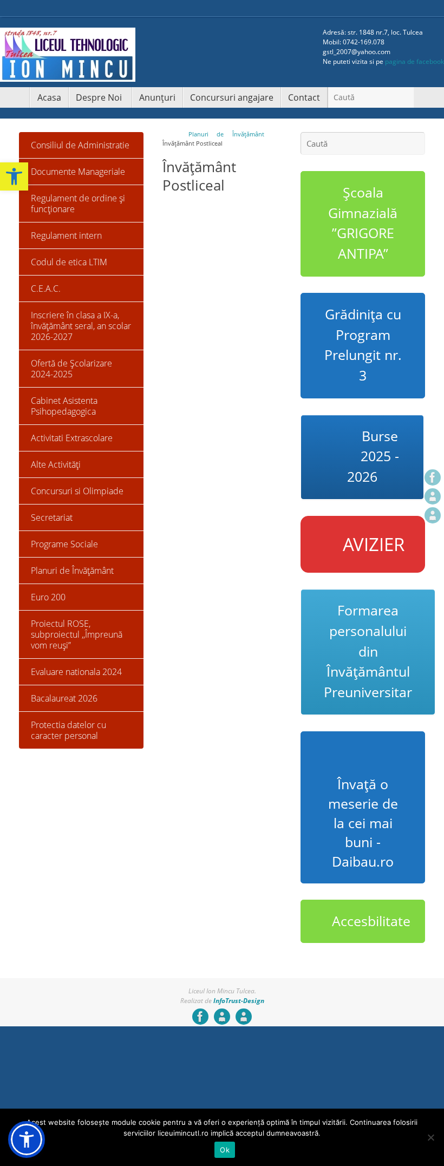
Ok (225, 1149)
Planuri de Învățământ (226, 134)
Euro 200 (48, 597)
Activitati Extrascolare (72, 438)
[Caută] (405, 98)
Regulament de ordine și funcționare (78, 203)
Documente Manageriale (78, 172)
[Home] (166, 134)
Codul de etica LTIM (69, 262)
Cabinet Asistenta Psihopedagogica (64, 406)
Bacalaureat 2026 (64, 698)
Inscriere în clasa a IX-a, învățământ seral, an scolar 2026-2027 (81, 326)
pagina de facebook (414, 61)
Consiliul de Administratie (80, 145)
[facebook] (433, 477)
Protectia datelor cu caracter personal (68, 730)
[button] (14, 176)
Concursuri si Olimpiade (77, 491)
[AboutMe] (433, 496)
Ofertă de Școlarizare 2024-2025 (71, 368)
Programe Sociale (64, 544)
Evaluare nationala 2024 (76, 672)
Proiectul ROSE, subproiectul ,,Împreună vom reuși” (76, 634)
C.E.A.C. (46, 288)
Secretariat (52, 517)
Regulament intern (66, 235)
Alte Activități (56, 464)
